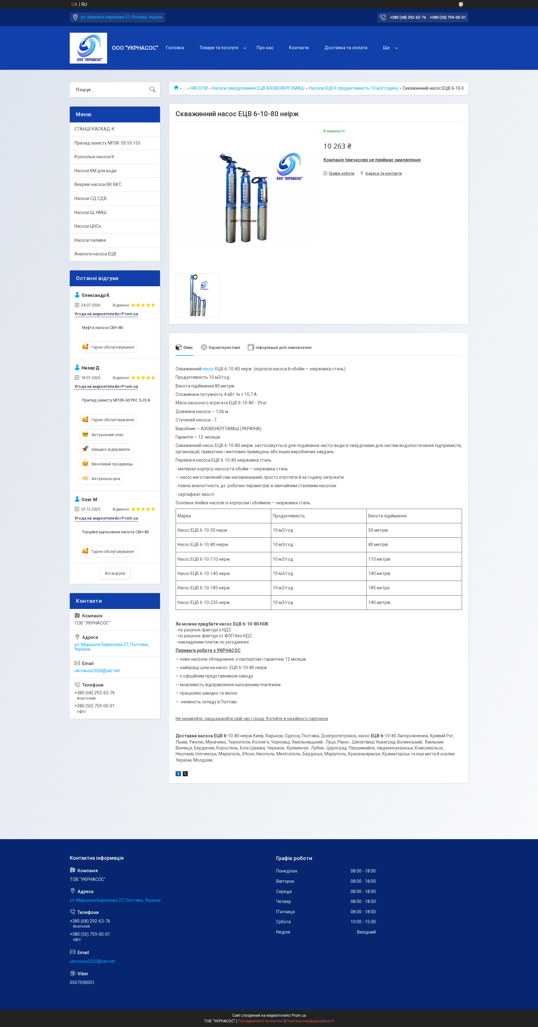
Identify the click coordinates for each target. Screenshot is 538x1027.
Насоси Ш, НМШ (90, 212)
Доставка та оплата (345, 47)
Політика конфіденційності (310, 1021)
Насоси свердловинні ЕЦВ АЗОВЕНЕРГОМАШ (258, 88)
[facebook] (178, 774)
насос (208, 368)
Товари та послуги (219, 47)
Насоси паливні (90, 240)
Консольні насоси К (94, 156)
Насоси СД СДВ (90, 198)
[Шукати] (152, 89)
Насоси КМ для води (95, 170)
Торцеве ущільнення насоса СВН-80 (115, 532)
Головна (175, 47)
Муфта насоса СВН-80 (102, 327)
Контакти (299, 47)
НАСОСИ (199, 88)
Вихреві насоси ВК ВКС (97, 184)
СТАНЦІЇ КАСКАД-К (94, 128)
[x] (185, 774)
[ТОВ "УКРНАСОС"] (88, 48)
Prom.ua (299, 1015)
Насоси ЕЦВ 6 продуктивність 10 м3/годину (353, 88)
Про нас (265, 47)
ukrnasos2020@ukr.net (97, 670)
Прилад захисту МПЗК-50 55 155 (107, 142)
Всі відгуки (115, 573)
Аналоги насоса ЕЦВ (95, 253)
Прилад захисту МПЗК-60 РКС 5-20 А (116, 400)
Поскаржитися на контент (261, 1021)
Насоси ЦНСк (87, 226)
